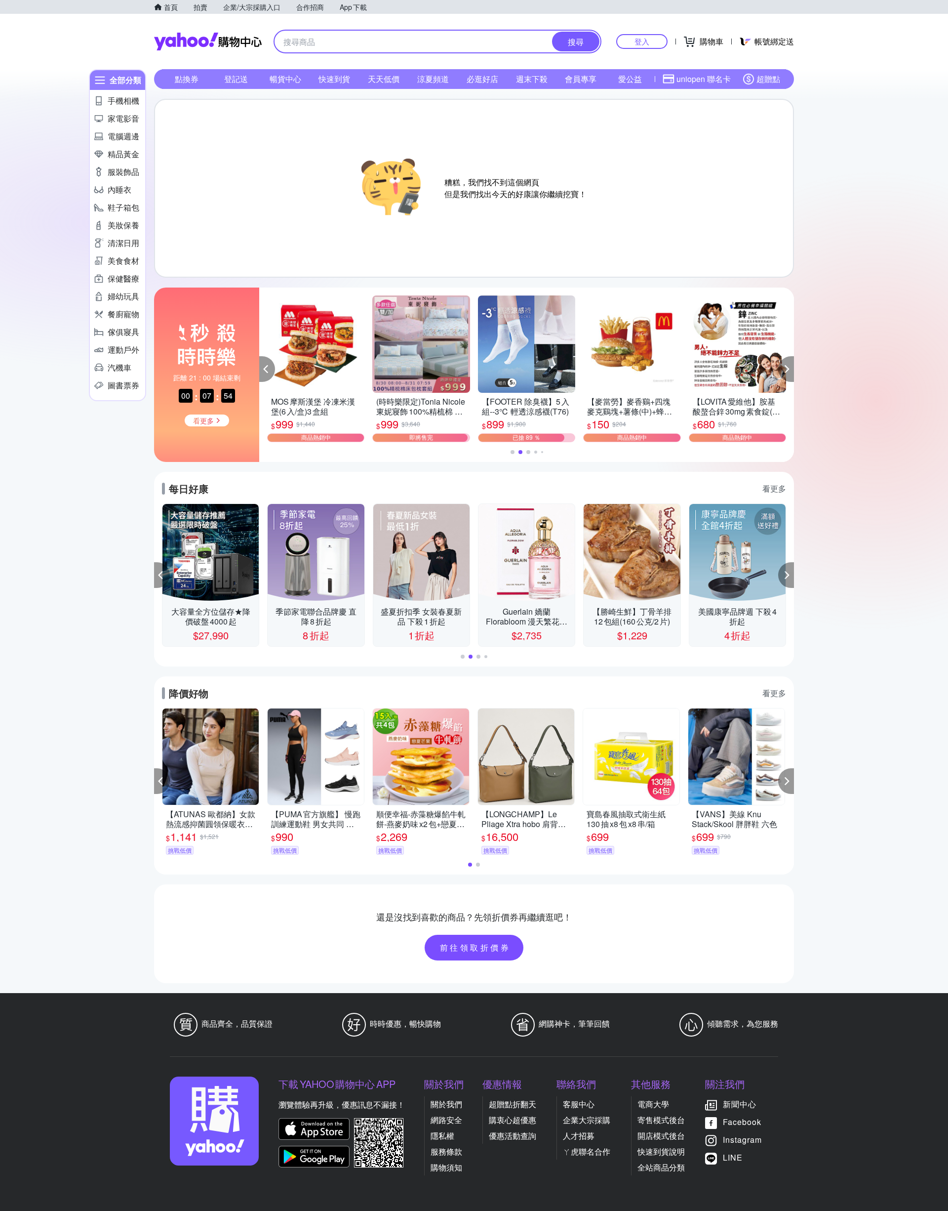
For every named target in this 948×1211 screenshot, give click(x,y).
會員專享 (580, 78)
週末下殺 (532, 78)
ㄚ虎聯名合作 (586, 1151)
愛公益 (630, 78)
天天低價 (383, 78)
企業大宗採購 (586, 1120)
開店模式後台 (661, 1135)
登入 (641, 41)
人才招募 (578, 1135)
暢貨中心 (285, 78)
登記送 (236, 78)
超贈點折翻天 (512, 1104)
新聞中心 (739, 1104)
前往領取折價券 (475, 947)
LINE (733, 1157)
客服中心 (578, 1104)
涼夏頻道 (433, 78)
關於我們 (446, 1104)
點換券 (186, 78)
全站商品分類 (661, 1167)
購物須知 (446, 1167)
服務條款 (446, 1151)
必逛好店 (482, 78)
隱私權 (442, 1135)
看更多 (774, 488)
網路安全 (446, 1120)
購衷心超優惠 (512, 1120)
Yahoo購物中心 (208, 41)
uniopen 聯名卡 (703, 78)
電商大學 (653, 1104)
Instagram (742, 1139)
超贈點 (768, 78)
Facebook (742, 1121)
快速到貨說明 (661, 1151)
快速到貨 (334, 78)
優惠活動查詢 (512, 1135)
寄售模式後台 (661, 1120)
